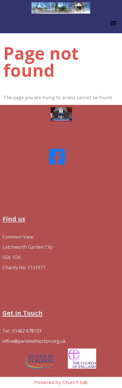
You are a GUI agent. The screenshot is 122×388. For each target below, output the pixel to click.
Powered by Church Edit (61, 382)
